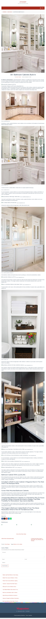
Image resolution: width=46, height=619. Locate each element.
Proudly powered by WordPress (19, 615)
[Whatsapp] (11, 519)
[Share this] (2, 519)
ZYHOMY (23, 2)
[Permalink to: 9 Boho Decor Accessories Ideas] (8, 531)
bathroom (15, 544)
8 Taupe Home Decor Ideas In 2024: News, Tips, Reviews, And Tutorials (37, 539)
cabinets (20, 544)
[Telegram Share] (9, 519)
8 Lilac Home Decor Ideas (21, 534)
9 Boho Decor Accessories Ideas (7, 538)
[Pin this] (6, 519)
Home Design (7, 544)
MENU (43, 8)
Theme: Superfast (29, 615)
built (18, 544)
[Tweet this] (4, 519)
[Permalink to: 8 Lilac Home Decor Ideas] (23, 528)
